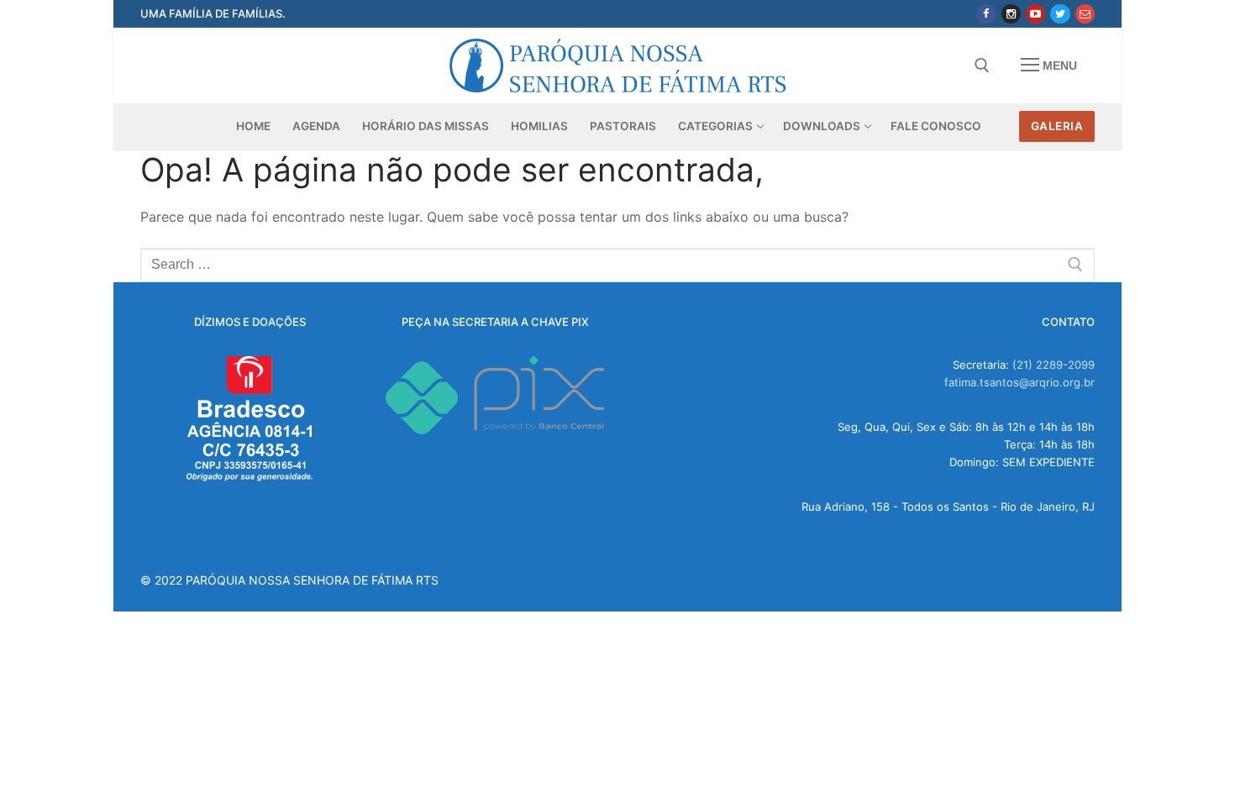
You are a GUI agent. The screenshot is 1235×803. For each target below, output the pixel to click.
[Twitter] (1059, 14)
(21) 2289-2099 (1053, 364)
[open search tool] (982, 65)
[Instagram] (1011, 14)
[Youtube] (1035, 14)
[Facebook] (986, 14)
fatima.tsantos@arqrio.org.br (1019, 382)
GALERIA (1057, 126)
